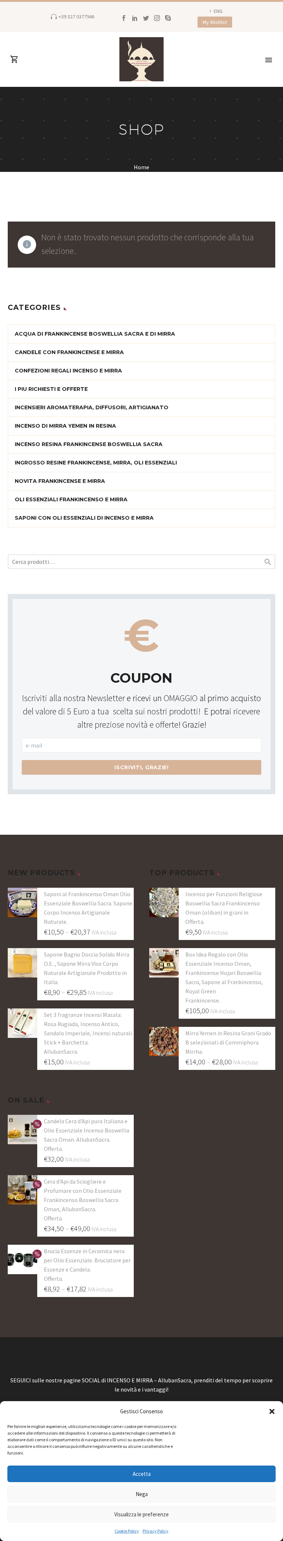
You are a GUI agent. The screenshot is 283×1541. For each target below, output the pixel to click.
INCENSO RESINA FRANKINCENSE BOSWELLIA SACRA (89, 444)
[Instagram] (157, 18)
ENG (218, 11)
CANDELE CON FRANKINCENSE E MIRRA (69, 352)
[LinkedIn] (134, 18)
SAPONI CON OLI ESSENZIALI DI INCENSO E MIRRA (84, 518)
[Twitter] (145, 18)
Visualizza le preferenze (141, 1514)
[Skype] (168, 18)
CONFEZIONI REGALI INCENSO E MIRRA (68, 370)
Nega (142, 1494)
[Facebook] (123, 18)
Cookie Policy (127, 1531)
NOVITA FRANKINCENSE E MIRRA (60, 481)
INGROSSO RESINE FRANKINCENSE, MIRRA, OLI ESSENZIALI (96, 462)
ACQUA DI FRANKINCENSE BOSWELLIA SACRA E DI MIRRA (95, 334)
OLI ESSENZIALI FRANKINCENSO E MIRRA (71, 499)
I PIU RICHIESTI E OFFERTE (51, 389)
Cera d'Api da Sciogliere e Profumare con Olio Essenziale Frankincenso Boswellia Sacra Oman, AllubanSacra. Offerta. (83, 1200)
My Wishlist (215, 22)
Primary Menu (268, 60)
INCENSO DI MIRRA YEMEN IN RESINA (65, 426)
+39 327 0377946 (76, 16)
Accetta (142, 1473)
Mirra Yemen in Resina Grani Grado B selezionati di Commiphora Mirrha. (228, 1042)
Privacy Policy (155, 1531)
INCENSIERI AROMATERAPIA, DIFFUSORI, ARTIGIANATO (91, 407)
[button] (272, 1411)
